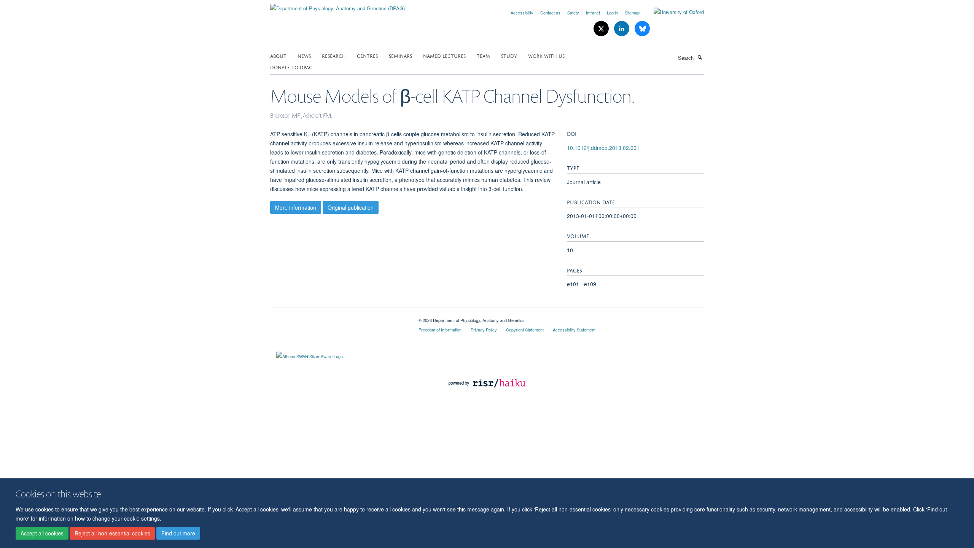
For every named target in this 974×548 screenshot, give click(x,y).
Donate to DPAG (291, 66)
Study (509, 55)
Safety (573, 13)
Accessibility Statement (574, 330)
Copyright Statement (525, 330)
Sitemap (632, 13)
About (278, 55)
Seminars (400, 55)
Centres (367, 55)
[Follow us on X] (602, 28)
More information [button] (295, 207)
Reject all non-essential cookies (112, 533)
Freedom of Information (440, 330)
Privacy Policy (484, 330)
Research (334, 55)
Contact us (550, 13)
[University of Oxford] (673, 12)
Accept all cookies (42, 533)
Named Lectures (444, 55)
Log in (612, 13)
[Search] (699, 57)
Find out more (178, 533)
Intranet (593, 13)
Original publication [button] (351, 207)
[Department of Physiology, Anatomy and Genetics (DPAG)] (337, 5)
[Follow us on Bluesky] (642, 28)
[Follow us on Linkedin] (622, 28)
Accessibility (522, 13)
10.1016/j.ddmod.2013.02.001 (603, 147)
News (304, 55)
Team (483, 55)
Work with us (546, 55)
